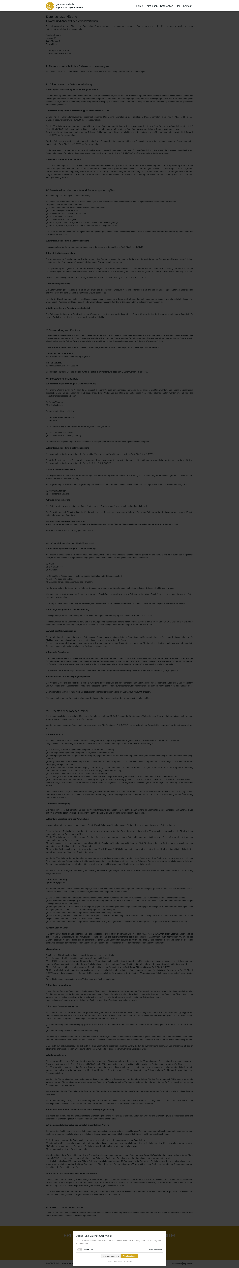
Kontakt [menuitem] (187, 6)
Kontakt (109, 1262)
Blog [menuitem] (178, 6)
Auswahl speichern (111, 1256)
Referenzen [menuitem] (166, 6)
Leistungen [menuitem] (152, 6)
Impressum (118, 1262)
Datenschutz (128, 1262)
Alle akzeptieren (129, 1256)
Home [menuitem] (139, 6)
